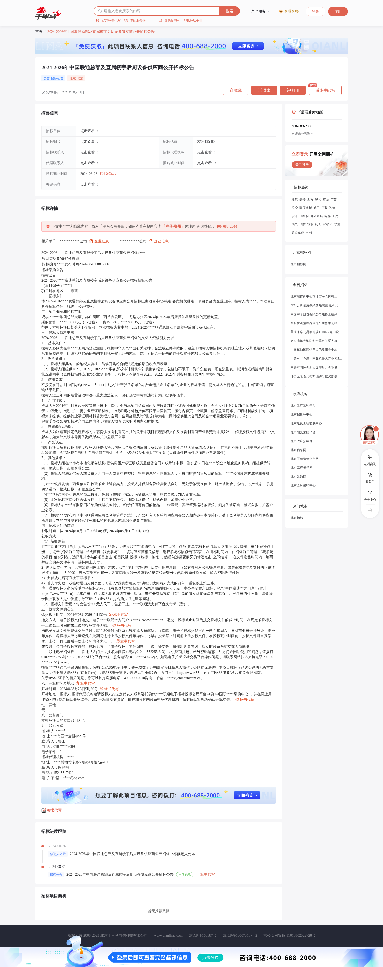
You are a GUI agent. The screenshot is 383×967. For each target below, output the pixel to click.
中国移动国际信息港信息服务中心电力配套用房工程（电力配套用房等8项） (317, 350)
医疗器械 (305, 208)
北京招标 (297, 518)
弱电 (295, 224)
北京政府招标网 (301, 441)
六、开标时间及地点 (68, 683)
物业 (310, 224)
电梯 (327, 216)
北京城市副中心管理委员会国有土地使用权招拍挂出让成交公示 (317, 296)
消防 (302, 224)
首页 (38, 31)
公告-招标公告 (53, 78)
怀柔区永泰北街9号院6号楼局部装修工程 (317, 376)
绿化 (318, 199)
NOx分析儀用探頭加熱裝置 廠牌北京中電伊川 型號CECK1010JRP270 (317, 305)
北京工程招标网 (301, 468)
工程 (310, 199)
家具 (318, 224)
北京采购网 (298, 476)
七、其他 (48, 705)
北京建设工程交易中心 (306, 423)
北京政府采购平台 (303, 405)
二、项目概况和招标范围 (61, 312)
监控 (295, 208)
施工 (316, 208)
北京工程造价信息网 (305, 459)
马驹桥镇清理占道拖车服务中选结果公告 (317, 323)
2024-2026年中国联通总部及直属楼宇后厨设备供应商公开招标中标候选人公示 (132, 854)
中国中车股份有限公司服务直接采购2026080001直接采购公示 (317, 314)
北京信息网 (298, 450)
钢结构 (304, 216)
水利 (309, 233)
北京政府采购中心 (303, 485)
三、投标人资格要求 (57, 333)
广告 (334, 199)
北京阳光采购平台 (303, 432)
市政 (326, 199)
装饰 (332, 208)
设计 (295, 216)
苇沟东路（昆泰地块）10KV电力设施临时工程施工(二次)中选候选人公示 (317, 332)
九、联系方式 (52, 726)
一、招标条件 (52, 296)
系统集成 (298, 233)
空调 (324, 208)
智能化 (327, 224)
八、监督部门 (52, 715)
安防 (337, 224)
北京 (73, 78)
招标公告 (48, 275)
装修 (302, 199)
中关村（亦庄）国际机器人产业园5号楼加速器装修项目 (317, 358)
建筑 (295, 199)
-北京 (79, 78)
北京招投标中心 (301, 414)
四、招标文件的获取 (57, 526)
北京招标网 (298, 264)
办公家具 (316, 216)
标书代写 (325, 90)
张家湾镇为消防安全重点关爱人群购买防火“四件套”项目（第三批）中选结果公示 (317, 341)
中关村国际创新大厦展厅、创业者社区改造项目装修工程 (317, 367)
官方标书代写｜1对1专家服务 (122, 20)
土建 (335, 216)
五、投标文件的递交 (57, 609)
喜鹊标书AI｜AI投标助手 (181, 20)
